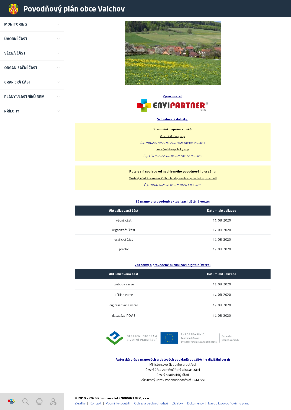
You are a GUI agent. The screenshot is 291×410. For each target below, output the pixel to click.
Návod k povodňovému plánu (228, 403)
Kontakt (96, 403)
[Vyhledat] (25, 401)
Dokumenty (195, 403)
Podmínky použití (118, 403)
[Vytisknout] (39, 401)
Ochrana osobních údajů (151, 403)
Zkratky (80, 403)
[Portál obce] (11, 401)
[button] (32, 24)
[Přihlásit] (53, 401)
